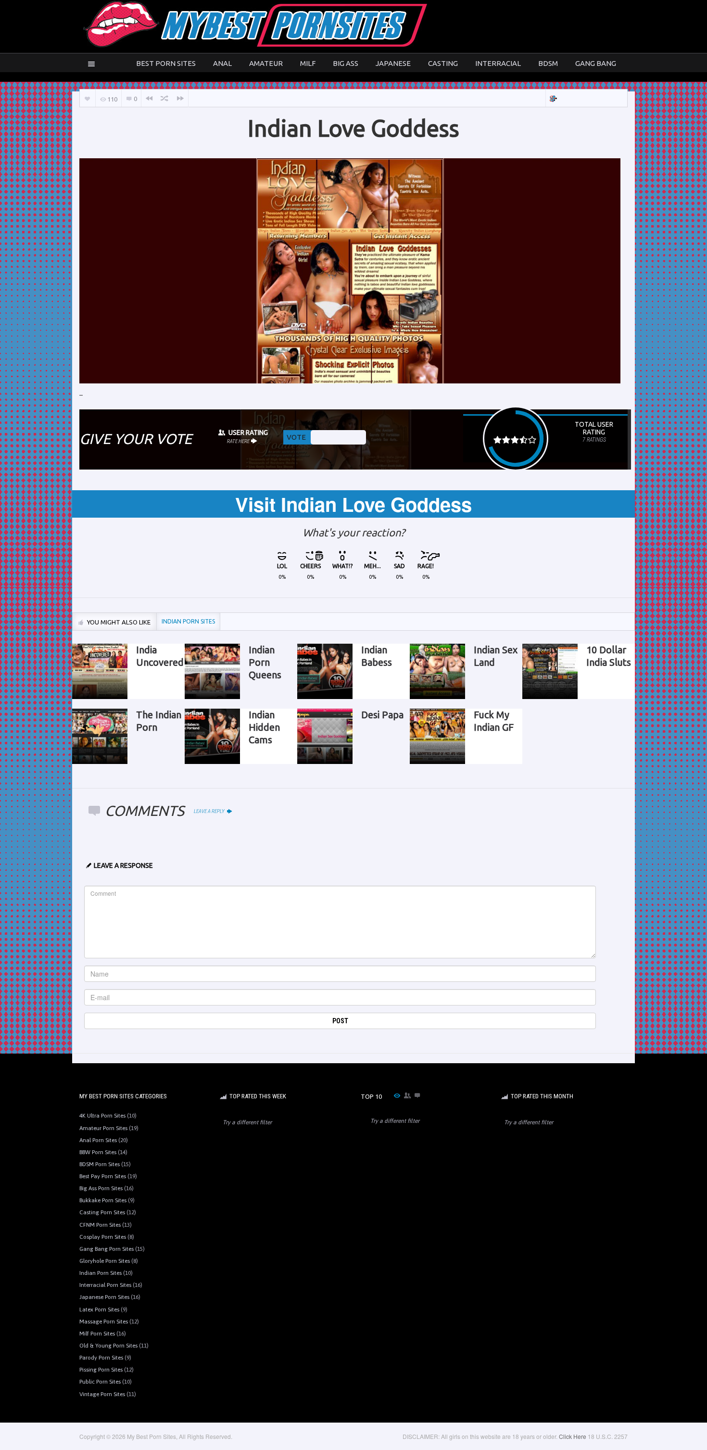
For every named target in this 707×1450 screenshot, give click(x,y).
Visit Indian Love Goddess (353, 504)
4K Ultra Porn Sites (102, 1115)
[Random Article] (164, 98)
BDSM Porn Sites (99, 1164)
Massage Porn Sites (103, 1321)
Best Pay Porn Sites (102, 1176)
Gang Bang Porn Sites (106, 1249)
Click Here (572, 1436)
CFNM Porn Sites (100, 1224)
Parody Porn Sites (101, 1357)
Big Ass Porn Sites (101, 1188)
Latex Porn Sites (99, 1309)
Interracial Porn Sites (105, 1285)
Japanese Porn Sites (104, 1297)
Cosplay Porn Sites (102, 1237)
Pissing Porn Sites (101, 1369)
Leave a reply (210, 811)
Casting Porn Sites (102, 1212)
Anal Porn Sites (98, 1140)
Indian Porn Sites (100, 1273)
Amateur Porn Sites (103, 1128)
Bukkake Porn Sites (102, 1200)
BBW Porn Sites (97, 1152)
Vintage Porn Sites (102, 1394)
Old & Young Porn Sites (108, 1345)
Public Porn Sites (100, 1381)
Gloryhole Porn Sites (104, 1261)
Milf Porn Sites (97, 1333)
